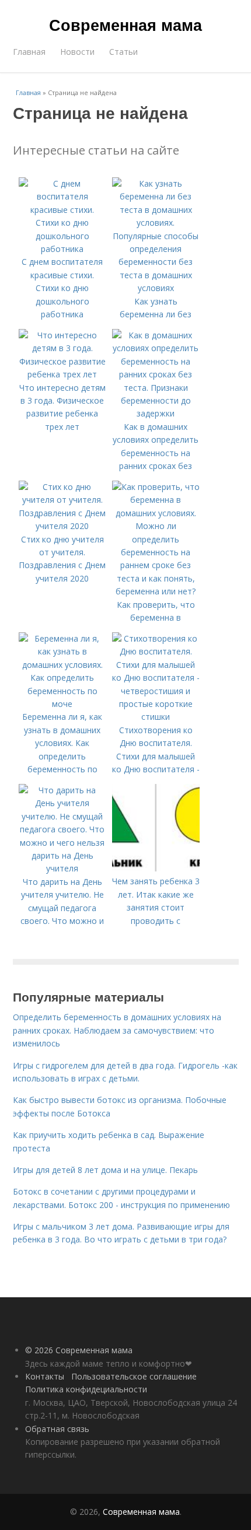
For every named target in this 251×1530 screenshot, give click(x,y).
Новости (77, 51)
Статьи (123, 51)
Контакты (44, 1376)
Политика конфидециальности (86, 1389)
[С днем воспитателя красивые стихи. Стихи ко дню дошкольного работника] (62, 248)
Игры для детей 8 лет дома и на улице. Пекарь (105, 1169)
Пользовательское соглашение (134, 1376)
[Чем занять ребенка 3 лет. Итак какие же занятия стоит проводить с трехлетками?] (156, 868)
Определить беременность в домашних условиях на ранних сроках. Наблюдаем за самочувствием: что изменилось (117, 1030)
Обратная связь (57, 1428)
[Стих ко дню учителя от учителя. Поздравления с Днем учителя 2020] (62, 525)
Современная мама (125, 24)
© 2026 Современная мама (79, 1350)
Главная (29, 51)
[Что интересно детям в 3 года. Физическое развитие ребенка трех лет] (62, 374)
